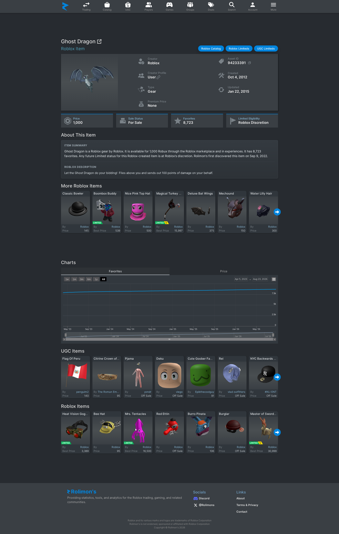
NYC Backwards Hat (264, 358)
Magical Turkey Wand (171, 193)
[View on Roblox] (99, 41)
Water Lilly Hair (261, 193)
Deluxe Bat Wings (200, 193)
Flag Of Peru (71, 358)
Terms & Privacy (247, 505)
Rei (221, 358)
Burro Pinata (197, 414)
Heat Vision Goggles (76, 414)
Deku (160, 358)
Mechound (226, 193)
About (240, 498)
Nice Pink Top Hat (137, 193)
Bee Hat (99, 414)
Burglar (224, 414)
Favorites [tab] (115, 271)
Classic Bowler (72, 193)
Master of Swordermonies (268, 414)
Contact (241, 511)
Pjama (129, 358)
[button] (211, 48)
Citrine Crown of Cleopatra (113, 358)
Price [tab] (223, 271)
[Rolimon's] (65, 6)
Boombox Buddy (105, 193)
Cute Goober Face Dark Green (209, 358)
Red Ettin (162, 414)
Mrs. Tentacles (135, 414)
